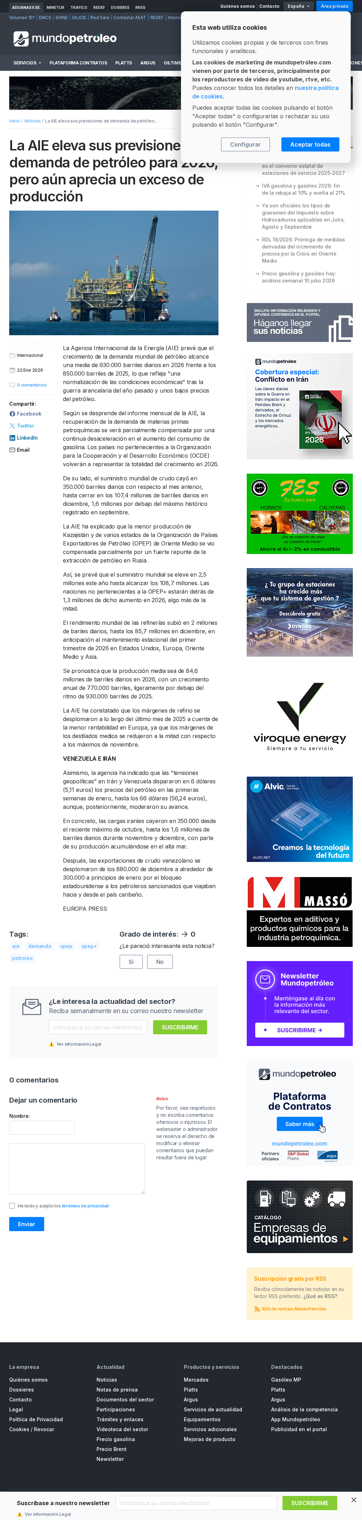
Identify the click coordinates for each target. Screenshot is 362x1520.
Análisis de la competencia (304, 1409)
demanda (39, 946)
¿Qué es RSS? (320, 1296)
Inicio (14, 121)
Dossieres (21, 1390)
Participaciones (116, 1409)
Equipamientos (202, 1419)
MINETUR (55, 7)
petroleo (22, 958)
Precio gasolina (116, 1439)
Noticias (32, 121)
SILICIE (79, 17)
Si (131, 961)
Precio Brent (112, 1449)
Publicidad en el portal (299, 1429)
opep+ (89, 946)
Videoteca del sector (122, 1429)
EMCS (45, 17)
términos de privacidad (85, 1205)
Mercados (196, 1380)
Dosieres (120, 7)
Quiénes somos (237, 6)
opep (66, 946)
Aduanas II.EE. (26, 7)
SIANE (62, 17)
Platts (123, 62)
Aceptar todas (310, 144)
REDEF (99, 7)
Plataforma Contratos (78, 62)
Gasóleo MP (286, 1380)
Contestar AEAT (129, 17)
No (160, 961)
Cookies (19, 1429)
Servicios (24, 62)
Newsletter (110, 1459)
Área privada (334, 6)
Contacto (269, 6)
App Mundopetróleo (295, 1419)
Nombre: (19, 1116)
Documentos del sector (125, 1399)
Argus (147, 62)
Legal (16, 1409)
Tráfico (78, 7)
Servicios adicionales (210, 1429)
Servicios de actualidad (213, 1409)
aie (15, 946)
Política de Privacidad (36, 1419)
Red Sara (99, 17)
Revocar (44, 1429)
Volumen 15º (22, 17)
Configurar (245, 144)
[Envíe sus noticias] (300, 322)
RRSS (140, 7)
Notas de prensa (117, 1390)
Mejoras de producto (209, 1439)
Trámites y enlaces (120, 1419)
